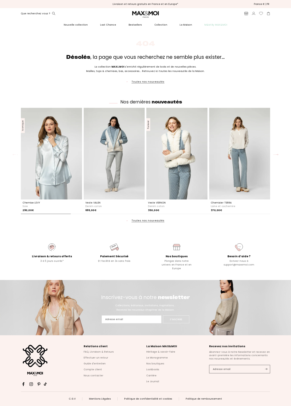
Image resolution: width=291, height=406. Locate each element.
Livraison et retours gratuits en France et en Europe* (145, 4)
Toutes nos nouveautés (148, 81)
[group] (52, 252)
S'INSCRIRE (176, 319)
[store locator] (246, 13)
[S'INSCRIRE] (266, 369)
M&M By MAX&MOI (215, 24)
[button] (38, 13)
